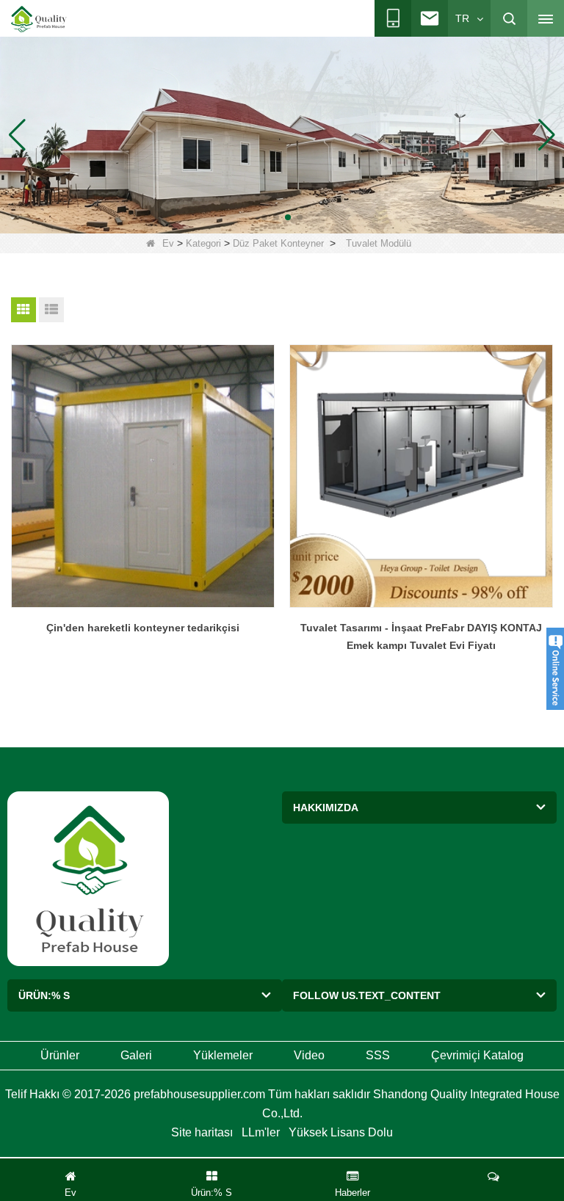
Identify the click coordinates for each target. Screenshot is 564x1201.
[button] (264, 217)
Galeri (136, 1055)
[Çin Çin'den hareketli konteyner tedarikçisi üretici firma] (143, 476)
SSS (378, 1055)
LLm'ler (261, 1132)
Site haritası (202, 1132)
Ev (168, 243)
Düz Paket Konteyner (278, 243)
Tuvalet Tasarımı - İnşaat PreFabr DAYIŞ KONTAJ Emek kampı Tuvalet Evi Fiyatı (421, 636)
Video (309, 1055)
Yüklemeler (223, 1055)
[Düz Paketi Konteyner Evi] (282, 134)
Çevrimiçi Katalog (477, 1055)
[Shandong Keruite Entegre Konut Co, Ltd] (88, 877)
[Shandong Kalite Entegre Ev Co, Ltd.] (39, 19)
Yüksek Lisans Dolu (341, 1132)
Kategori (203, 243)
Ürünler (59, 1055)
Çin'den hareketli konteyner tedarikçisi (142, 628)
